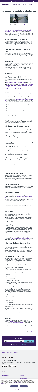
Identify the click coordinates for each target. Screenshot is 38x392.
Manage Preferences (19, 389)
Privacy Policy (3, 383)
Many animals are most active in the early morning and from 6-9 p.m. (17, 93)
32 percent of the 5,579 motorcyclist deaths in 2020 (15, 82)
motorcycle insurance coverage (18, 322)
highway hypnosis (27, 288)
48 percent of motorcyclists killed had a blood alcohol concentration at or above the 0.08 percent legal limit (19, 85)
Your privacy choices (23, 378)
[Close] (37, 380)
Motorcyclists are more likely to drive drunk (14, 88)
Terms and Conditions (17, 382)
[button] (15, 4)
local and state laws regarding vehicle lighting (20, 238)
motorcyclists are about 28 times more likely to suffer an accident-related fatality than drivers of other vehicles (19, 30)
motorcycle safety (10, 321)
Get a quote (29, 341)
